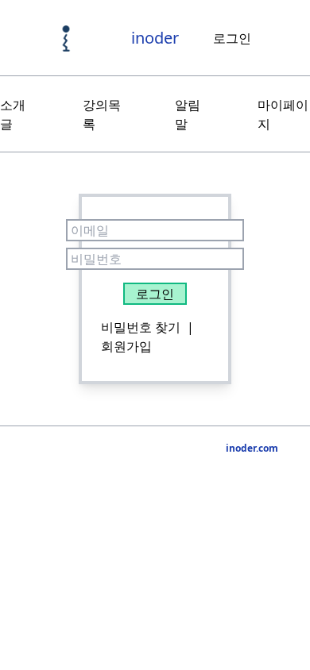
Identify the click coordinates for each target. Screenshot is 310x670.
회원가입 (126, 346)
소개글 (12, 114)
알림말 (187, 114)
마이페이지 (283, 114)
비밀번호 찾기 (140, 327)
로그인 (232, 38)
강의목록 (102, 114)
